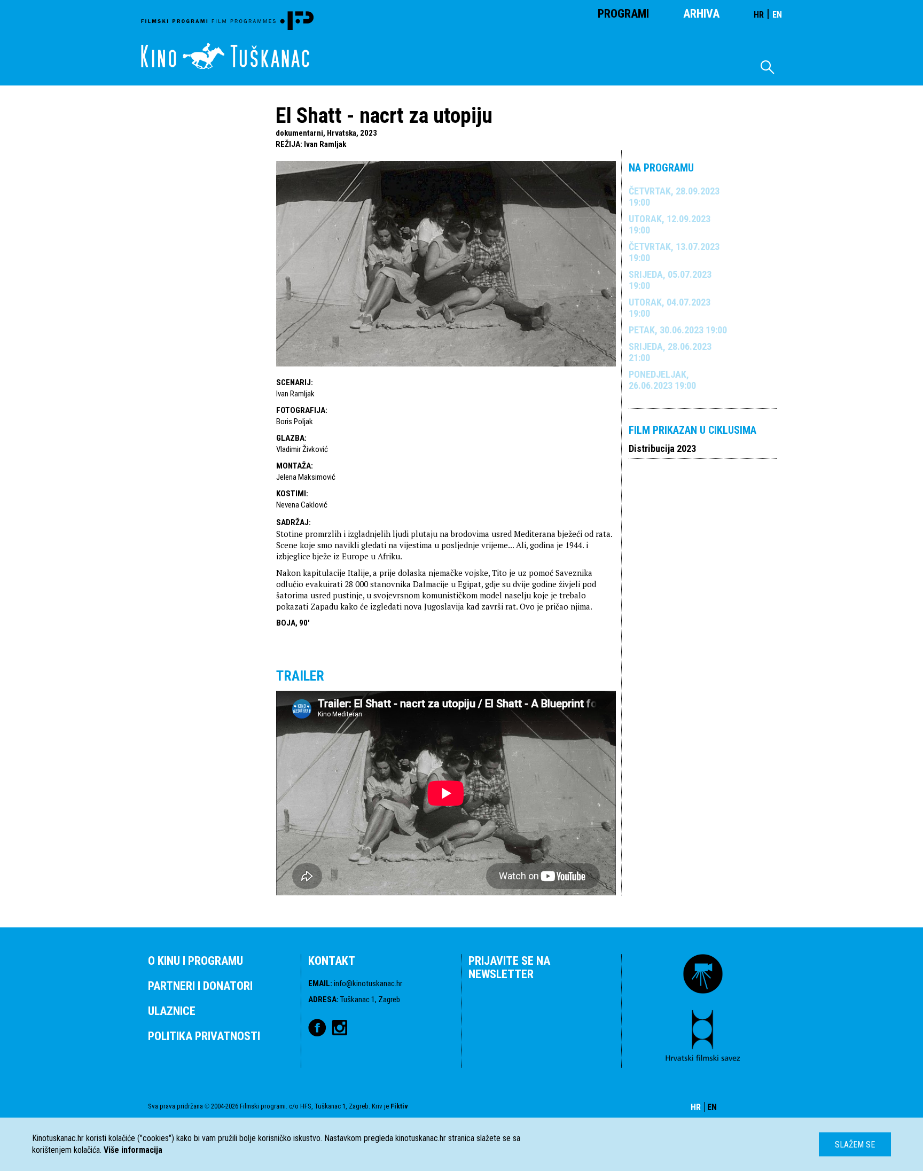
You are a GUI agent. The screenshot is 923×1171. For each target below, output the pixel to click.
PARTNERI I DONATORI (200, 986)
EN (777, 15)
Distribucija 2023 (662, 448)
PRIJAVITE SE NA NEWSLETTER (509, 967)
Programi (623, 13)
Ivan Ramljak (325, 144)
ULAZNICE (171, 1011)
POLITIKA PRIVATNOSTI (204, 1036)
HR (759, 15)
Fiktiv (399, 1106)
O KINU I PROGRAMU (195, 960)
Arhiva (701, 13)
